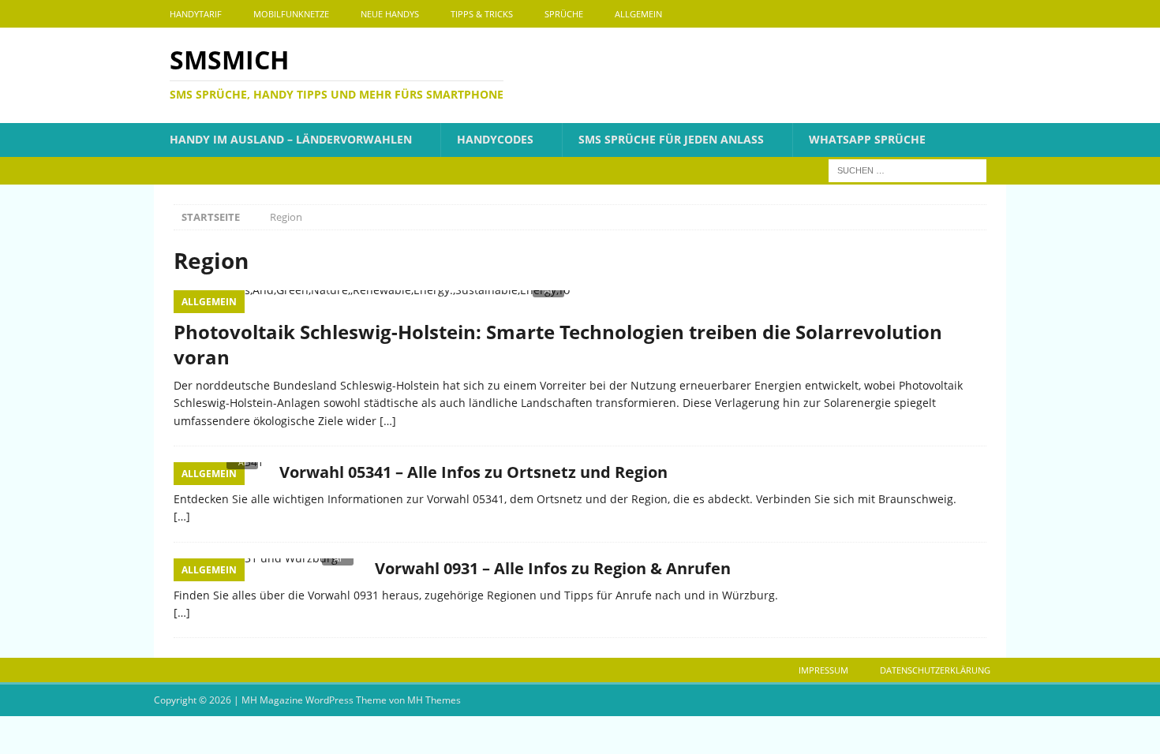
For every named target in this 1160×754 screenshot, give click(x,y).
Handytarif (196, 14)
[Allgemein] (266, 569)
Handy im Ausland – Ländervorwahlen (291, 139)
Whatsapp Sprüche (867, 139)
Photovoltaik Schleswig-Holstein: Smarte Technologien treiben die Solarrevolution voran (558, 344)
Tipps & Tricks (482, 14)
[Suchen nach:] (907, 169)
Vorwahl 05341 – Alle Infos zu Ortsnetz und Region (473, 472)
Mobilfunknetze (291, 14)
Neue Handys (390, 14)
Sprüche (563, 14)
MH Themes (434, 700)
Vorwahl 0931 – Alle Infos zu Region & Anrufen (553, 568)
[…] (388, 420)
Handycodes (495, 139)
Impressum (823, 670)
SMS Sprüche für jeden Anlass (671, 139)
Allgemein (638, 14)
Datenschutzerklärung (935, 670)
